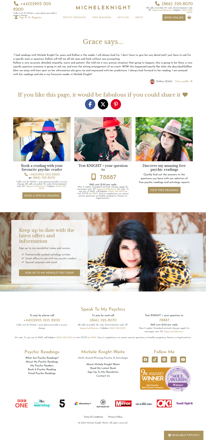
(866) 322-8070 (177, 4)
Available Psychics (185, 435)
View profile (182, 81)
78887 (108, 177)
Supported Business (162, 10)
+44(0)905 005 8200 (44, 174)
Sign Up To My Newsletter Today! (49, 273)
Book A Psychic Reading (41, 196)
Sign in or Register (30, 17)
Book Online (173, 18)
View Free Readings (164, 190)
